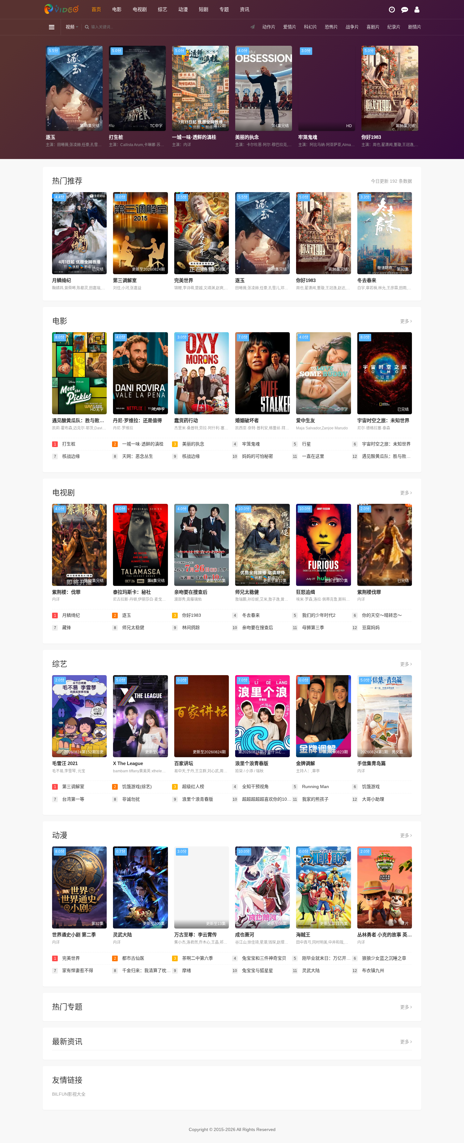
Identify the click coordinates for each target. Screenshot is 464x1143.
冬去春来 (366, 280)
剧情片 (414, 26)
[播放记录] (392, 10)
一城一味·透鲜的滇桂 (146, 137)
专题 (224, 9)
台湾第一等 (69, 799)
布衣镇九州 (368, 970)
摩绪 (182, 970)
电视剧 (140, 9)
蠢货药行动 (186, 420)
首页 (96, 9)
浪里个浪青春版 (251, 763)
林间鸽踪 (187, 627)
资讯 (244, 9)
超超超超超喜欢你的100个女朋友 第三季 (262, 799)
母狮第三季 (308, 627)
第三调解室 (125, 280)
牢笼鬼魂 (259, 137)
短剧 (203, 9)
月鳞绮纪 (61, 280)
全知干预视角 (251, 786)
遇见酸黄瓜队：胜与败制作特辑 (85, 420)
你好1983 (323, 137)
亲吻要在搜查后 (190, 592)
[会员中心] (416, 10)
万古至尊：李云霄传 (195, 934)
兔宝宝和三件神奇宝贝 (260, 958)
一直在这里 (308, 456)
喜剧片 (373, 26)
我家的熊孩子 (311, 799)
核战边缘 (67, 456)
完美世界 (183, 280)
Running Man (311, 786)
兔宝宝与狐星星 (253, 970)
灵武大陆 (122, 934)
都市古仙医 (129, 958)
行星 (381, 137)
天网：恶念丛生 (133, 456)
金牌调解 (305, 763)
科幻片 (310, 26)
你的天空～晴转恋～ (378, 615)
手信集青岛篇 (371, 763)
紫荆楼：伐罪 (66, 592)
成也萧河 (244, 934)
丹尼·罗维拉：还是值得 (137, 420)
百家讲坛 (183, 763)
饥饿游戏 (367, 786)
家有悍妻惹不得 (73, 970)
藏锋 (62, 627)
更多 (405, 321)
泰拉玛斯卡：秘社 (132, 592)
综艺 (162, 9)
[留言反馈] (404, 10)
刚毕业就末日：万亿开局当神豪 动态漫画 (323, 958)
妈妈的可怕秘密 (253, 456)
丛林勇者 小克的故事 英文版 (387, 934)
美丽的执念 (199, 137)
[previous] (50, 97)
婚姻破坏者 (247, 420)
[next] (414, 97)
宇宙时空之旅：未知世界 (383, 420)
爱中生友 (305, 420)
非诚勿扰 (127, 799)
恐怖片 (331, 26)
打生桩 (68, 137)
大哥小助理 (368, 799)
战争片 (352, 26)
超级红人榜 (189, 786)
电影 (117, 9)
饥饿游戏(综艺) (133, 786)
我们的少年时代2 (315, 615)
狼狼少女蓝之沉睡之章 (380, 958)
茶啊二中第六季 (193, 958)
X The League (128, 763)
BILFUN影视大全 (69, 1094)
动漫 (183, 9)
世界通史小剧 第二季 (74, 934)
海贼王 (303, 934)
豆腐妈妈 (366, 627)
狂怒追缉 (305, 592)
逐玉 (240, 280)
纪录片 (394, 26)
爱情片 (289, 26)
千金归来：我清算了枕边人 (143, 970)
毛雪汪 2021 (65, 763)
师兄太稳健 (247, 592)
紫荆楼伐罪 (369, 592)
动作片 (269, 26)
